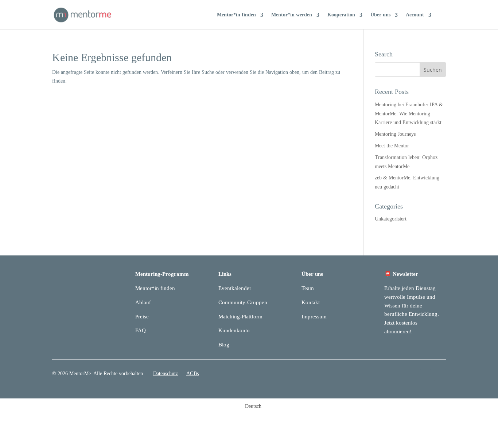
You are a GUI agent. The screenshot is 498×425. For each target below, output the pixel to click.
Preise (142, 316)
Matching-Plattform (240, 316)
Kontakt (310, 302)
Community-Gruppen (242, 302)
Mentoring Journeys (395, 134)
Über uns (380, 14)
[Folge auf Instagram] (440, 375)
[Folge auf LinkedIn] (425, 375)
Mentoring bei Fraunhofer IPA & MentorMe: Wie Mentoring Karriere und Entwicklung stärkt (409, 114)
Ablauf (143, 302)
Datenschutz (165, 373)
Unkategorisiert (390, 219)
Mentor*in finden (236, 14)
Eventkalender (234, 288)
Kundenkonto (234, 330)
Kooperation (341, 14)
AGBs (192, 373)
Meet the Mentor (392, 145)
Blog (223, 344)
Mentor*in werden (291, 14)
